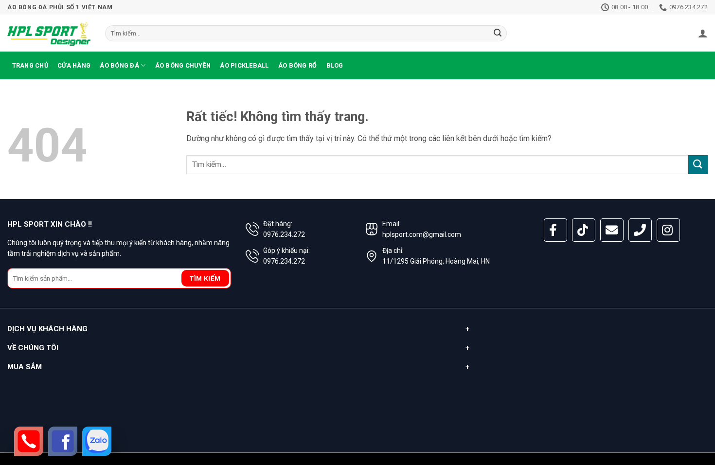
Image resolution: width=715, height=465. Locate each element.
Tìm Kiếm (205, 278)
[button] (703, 33)
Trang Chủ (30, 65)
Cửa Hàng (73, 65)
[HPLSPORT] (48, 33)
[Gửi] (498, 33)
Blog (334, 65)
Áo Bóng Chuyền (183, 65)
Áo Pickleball (244, 65)
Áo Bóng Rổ (297, 65)
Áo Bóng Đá (119, 65)
